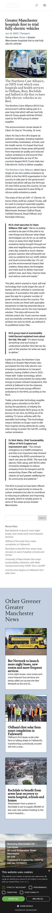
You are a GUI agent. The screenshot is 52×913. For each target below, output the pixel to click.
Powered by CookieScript (26, 910)
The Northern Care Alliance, (19, 170)
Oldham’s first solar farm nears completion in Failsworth (24, 731)
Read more (24, 882)
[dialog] (26, 890)
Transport (25, 33)
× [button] (49, 871)
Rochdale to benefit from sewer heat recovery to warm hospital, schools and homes (24, 552)
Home (22, 37)
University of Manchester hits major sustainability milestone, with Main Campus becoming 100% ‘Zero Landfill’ (25, 562)
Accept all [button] (13, 899)
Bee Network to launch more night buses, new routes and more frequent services (24, 534)
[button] (26, 906)
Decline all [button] (38, 899)
